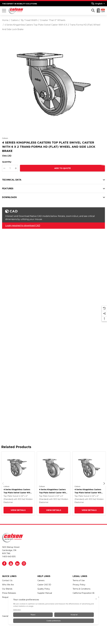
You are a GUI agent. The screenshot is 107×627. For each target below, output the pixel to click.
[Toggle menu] (4, 10)
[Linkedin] (17, 563)
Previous (3, 483)
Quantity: (6, 162)
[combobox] (98, 3)
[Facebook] (4, 563)
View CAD (6, 155)
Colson (5, 138)
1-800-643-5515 (9, 556)
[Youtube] (11, 563)
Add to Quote (62, 168)
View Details (18, 510)
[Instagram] (24, 563)
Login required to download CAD (22, 225)
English (99, 3)
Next (104, 483)
